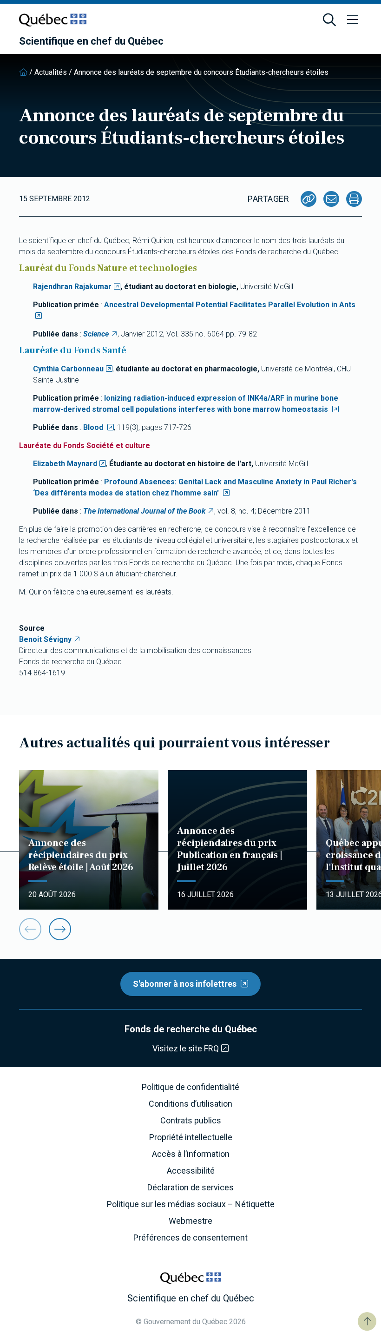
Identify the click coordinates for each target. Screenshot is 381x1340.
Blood (94, 427)
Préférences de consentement (190, 1237)
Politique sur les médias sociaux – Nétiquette (191, 1204)
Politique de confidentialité (190, 1087)
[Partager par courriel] (331, 199)
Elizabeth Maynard (65, 463)
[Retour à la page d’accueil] (23, 72)
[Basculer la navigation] (352, 20)
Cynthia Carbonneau (68, 368)
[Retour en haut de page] (367, 1321)
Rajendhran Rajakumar (72, 286)
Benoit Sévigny (45, 639)
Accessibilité (191, 1171)
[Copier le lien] (308, 199)
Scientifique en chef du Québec (91, 41)
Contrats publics (190, 1120)
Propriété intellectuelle (190, 1137)
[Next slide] (60, 929)
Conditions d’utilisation (190, 1104)
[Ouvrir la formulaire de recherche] (329, 20)
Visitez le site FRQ (185, 1048)
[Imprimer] (354, 199)
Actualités (50, 72)
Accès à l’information (191, 1154)
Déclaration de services (190, 1187)
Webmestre (190, 1221)
